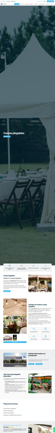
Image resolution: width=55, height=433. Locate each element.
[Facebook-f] (2, 1)
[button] (40, 431)
